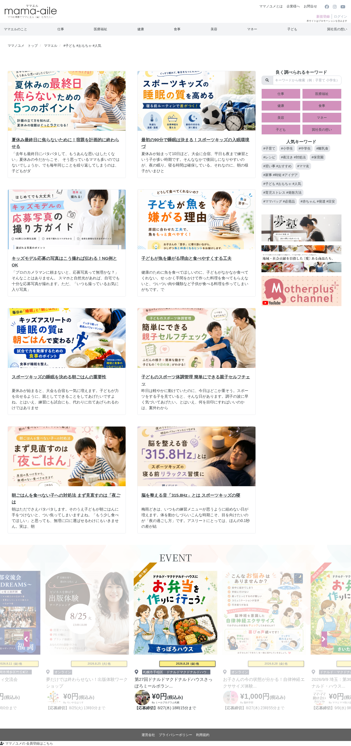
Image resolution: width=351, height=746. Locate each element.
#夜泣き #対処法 (293, 157)
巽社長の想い (337, 29)
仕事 (60, 29)
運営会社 (148, 735)
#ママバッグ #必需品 (279, 201)
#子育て (269, 148)
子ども (292, 29)
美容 (214, 29)
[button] (324, 639)
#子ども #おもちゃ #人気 (282, 184)
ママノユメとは (271, 6)
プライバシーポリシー (175, 735)
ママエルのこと (15, 29)
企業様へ (293, 6)
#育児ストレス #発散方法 (282, 192)
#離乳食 (322, 148)
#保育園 (318, 157)
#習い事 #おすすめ (277, 166)
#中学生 (305, 148)
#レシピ (269, 157)
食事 (177, 29)
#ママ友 (303, 166)
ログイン (340, 16)
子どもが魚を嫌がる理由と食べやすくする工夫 (186, 258)
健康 (140, 29)
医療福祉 (100, 29)
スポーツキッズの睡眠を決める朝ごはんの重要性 (59, 377)
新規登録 (323, 16)
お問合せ (310, 6)
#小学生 (287, 148)
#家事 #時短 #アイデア (280, 175)
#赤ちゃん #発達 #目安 (318, 201)
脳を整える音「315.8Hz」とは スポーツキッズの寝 (190, 495)
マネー (252, 29)
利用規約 (202, 735)
